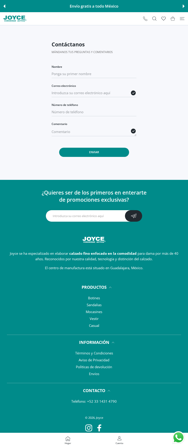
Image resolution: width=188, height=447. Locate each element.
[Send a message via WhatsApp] (178, 437)
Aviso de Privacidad (94, 360)
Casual (94, 325)
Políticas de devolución (94, 367)
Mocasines (94, 311)
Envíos (94, 373)
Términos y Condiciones (94, 353)
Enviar (94, 152)
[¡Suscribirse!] (133, 216)
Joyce (99, 418)
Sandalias (94, 305)
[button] (4, 6)
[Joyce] (14, 19)
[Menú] (182, 18)
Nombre (57, 67)
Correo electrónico (64, 86)
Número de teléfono (65, 105)
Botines (94, 298)
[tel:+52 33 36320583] (145, 18)
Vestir (94, 318)
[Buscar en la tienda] (154, 18)
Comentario (59, 124)
